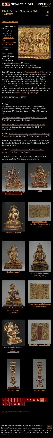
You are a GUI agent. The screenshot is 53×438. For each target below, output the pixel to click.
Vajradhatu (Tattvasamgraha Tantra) (40, 224)
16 (11, 404)
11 (38, 400)
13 (45, 400)
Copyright (4, 411)
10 (34, 400)
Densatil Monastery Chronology (26, 93)
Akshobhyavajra (13, 349)
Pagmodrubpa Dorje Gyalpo (34, 72)
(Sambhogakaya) (40, 274)
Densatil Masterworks (10, 22)
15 (7, 404)
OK (49, 427)
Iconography (7, 33)
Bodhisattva (13, 310)
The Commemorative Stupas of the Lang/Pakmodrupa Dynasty (24, 118)
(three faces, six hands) (13, 193)
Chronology (7, 35)
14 (4, 404)
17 (15, 404)
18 (19, 404)
